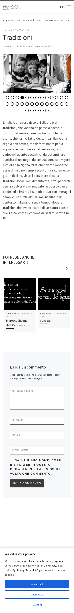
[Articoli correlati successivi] (67, 268)
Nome (17, 420)
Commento (22, 391)
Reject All (37, 605)
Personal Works (47, 20)
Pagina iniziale (11, 20)
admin (9, 46)
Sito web (20, 450)
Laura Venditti (28, 20)
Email (18, 435)
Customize (37, 594)
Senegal (45, 320)
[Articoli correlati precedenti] (58, 268)
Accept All (37, 584)
